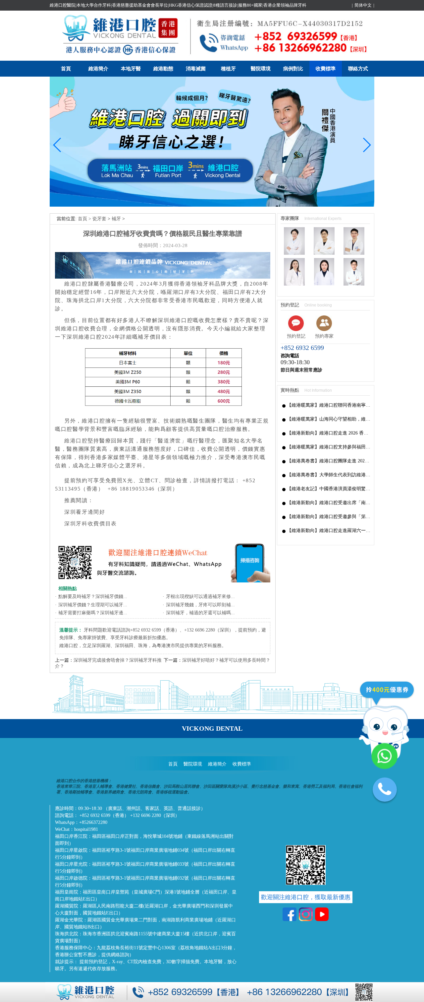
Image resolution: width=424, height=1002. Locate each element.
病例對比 (293, 68)
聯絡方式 (358, 68)
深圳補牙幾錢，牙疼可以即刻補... (200, 604)
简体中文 (363, 5)
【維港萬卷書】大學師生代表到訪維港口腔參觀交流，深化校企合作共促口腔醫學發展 (329, 474)
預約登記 (296, 336)
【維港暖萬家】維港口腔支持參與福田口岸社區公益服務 (329, 446)
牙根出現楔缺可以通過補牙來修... (200, 596)
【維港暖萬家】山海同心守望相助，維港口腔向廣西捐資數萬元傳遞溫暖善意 (329, 419)
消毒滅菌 (196, 68)
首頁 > (85, 218)
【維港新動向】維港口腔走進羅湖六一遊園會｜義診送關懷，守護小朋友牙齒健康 (329, 530)
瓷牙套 (99, 218)
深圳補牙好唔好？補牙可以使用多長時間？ (226, 660)
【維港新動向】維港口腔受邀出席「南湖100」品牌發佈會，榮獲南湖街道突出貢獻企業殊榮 (329, 502)
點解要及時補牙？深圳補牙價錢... (92, 596)
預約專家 (324, 336)
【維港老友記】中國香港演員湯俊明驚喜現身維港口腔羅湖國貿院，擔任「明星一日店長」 (329, 488)
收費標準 (326, 68)
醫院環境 (261, 68)
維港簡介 (98, 68)
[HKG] (212, 205)
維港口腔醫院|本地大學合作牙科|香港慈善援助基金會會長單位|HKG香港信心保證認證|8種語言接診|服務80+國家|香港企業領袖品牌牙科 (178, 5)
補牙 (116, 218)
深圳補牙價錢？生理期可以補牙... (92, 604)
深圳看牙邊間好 (84, 512)
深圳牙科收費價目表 (90, 523)
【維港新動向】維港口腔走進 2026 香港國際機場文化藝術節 (329, 433)
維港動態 (163, 68)
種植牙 (228, 68)
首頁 (66, 68)
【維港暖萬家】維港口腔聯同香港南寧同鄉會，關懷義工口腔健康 (329, 405)
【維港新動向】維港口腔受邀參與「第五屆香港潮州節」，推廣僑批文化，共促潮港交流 (329, 516)
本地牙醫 (131, 68)
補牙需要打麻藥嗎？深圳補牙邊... (92, 612)
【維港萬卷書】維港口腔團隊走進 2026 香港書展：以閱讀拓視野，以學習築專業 (329, 460)
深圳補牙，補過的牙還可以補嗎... (200, 612)
